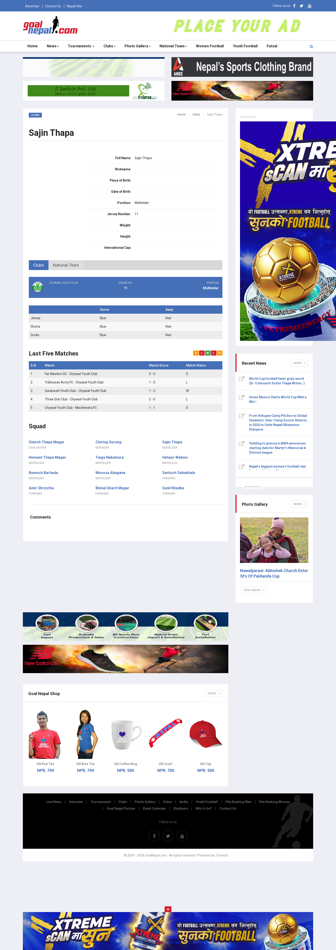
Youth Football (245, 46)
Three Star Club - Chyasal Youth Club (71, 399)
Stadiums (180, 808)
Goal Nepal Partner (121, 808)
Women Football (210, 46)
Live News (53, 802)
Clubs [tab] (38, 265)
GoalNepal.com (51, 25)
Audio (183, 802)
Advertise (32, 6)
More (212, 693)
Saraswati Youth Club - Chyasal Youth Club (75, 391)
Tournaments (80, 46)
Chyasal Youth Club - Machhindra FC (71, 407)
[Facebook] (294, 5)
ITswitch (222, 855)
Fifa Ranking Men (238, 802)
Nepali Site (74, 6)
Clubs (108, 46)
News (51, 46)
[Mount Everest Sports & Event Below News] (125, 640)
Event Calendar (154, 808)
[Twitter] (301, 5)
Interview (76, 802)
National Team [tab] (66, 265)
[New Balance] (125, 672)
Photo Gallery (136, 46)
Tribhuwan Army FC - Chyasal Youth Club (74, 382)
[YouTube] (309, 5)
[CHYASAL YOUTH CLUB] (61, 292)
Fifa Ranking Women (274, 802)
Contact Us (53, 6)
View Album (252, 590)
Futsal (272, 46)
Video (167, 802)
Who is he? (204, 808)
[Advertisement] (125, 577)
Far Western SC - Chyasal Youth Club (71, 374)
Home (32, 46)
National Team (172, 46)
